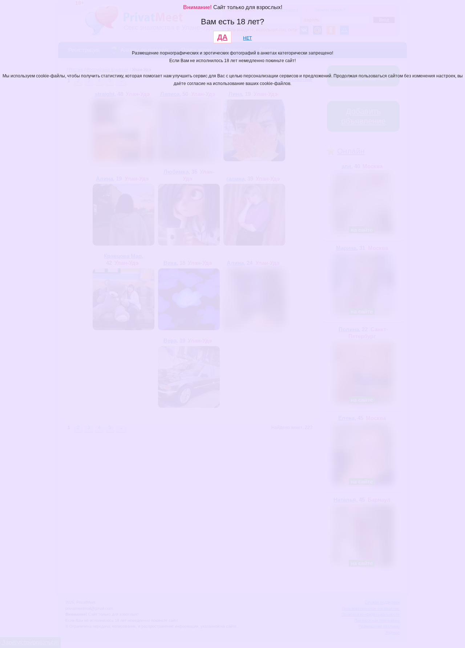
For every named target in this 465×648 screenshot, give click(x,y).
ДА (222, 37)
